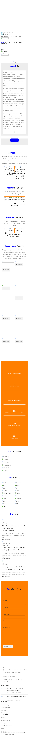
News (2, 728)
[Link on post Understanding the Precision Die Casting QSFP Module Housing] (14, 550)
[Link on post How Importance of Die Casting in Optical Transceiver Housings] (14, 568)
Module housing (5, 283)
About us (3, 717)
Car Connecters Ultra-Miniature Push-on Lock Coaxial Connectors (20, 305)
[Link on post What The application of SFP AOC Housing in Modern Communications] (14, 529)
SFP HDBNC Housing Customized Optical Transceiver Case (8, 348)
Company (5, 621)
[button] (5, 132)
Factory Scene (4, 723)
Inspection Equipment (6, 725)
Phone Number (6, 614)
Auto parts (17, 313)
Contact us (3, 731)
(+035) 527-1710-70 (8, 33)
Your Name (5, 600)
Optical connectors (5, 707)
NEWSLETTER (6, 34)
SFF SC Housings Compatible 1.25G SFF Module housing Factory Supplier (21, 271)
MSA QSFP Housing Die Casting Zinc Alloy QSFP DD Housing (7, 295)
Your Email (5, 607)
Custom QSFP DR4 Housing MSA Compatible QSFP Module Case (21, 348)
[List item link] (14, 675)
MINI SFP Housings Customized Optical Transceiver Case (21, 325)
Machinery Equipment (6, 720)
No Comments (18, 692)
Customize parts (5, 713)
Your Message (6, 627)
